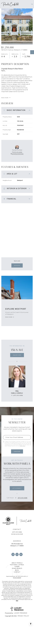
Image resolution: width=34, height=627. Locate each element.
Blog (17, 570)
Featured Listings (17, 564)
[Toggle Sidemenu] (31, 4)
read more (8, 317)
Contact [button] (17, 572)
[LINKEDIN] (21, 554)
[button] (17, 488)
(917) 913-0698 (17, 152)
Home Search (17, 568)
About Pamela (17, 563)
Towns (17, 566)
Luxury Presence (20, 613)
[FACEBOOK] (13, 554)
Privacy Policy (22, 445)
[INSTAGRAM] (17, 554)
